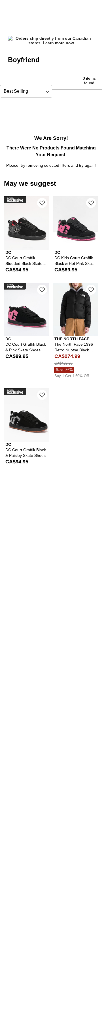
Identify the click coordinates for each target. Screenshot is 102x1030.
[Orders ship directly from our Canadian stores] (51, 40)
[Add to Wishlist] (42, 203)
